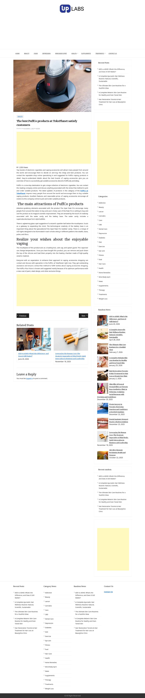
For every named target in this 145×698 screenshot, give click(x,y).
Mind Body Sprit (61, 53)
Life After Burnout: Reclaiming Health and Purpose (117, 452)
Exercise (102, 246)
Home (17, 53)
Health (74, 53)
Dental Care (103, 229)
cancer (101, 212)
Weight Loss (103, 299)
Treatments (100, 53)
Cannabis (102, 216)
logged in (29, 378)
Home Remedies (104, 273)
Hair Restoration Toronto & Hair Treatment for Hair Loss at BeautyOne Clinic (112, 101)
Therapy (102, 290)
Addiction (102, 203)
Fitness (101, 255)
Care (100, 220)
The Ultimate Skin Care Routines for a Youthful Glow (117, 347)
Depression (46, 53)
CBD (100, 225)
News (101, 281)
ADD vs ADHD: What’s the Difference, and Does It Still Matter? (118, 319)
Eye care (102, 251)
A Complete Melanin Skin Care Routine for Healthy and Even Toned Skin (118, 360)
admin (38, 128)
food (36, 53)
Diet (100, 242)
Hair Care (102, 264)
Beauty (26, 53)
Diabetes (102, 238)
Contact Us (113, 53)
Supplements (86, 53)
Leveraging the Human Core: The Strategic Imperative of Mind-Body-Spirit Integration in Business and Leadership (70, 356)
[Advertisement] (72, 33)
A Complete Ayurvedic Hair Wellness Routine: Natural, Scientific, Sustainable (112, 78)
